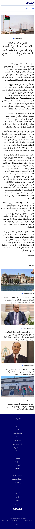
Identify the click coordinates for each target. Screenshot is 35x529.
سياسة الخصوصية (17, 479)
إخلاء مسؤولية (17, 475)
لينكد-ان (17, 504)
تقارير (17, 429)
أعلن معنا (17, 465)
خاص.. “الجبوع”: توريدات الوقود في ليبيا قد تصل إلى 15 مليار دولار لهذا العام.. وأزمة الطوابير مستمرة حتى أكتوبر (19, 372)
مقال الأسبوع (18, 440)
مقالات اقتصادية (18, 433)
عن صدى (17, 458)
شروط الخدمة (17, 483)
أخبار (13, 38)
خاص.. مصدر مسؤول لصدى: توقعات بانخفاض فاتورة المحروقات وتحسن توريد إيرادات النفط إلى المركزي (20, 406)
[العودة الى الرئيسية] (30, 2)
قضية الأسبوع (17, 444)
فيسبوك (17, 493)
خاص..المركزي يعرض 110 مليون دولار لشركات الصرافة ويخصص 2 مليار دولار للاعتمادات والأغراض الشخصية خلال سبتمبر (18, 300)
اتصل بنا (17, 461)
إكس (17, 496)
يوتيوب (17, 500)
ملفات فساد (17, 437)
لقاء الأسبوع (17, 448)
